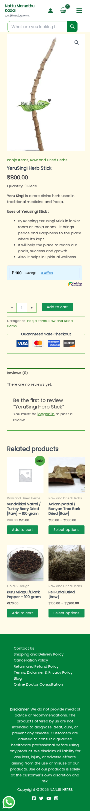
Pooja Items (17, 159)
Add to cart (57, 306)
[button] (76, 42)
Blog (18, 678)
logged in (46, 413)
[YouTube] (48, 798)
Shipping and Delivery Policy (39, 654)
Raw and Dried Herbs (49, 159)
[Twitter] (41, 798)
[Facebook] (34, 798)
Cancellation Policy (31, 660)
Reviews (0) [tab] (17, 372)
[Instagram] (56, 798)
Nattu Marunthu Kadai (19, 8)
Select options (67, 529)
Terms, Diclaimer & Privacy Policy (43, 672)
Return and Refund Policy (36, 666)
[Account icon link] (50, 10)
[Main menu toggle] (79, 10)
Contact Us (24, 648)
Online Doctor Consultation (38, 684)
